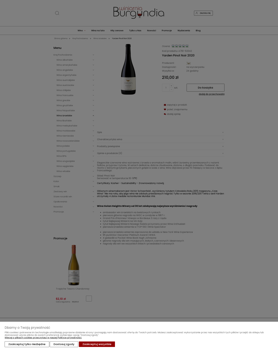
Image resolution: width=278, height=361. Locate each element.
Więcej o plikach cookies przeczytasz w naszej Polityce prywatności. (43, 337)
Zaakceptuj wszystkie (97, 344)
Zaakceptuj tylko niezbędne (26, 344)
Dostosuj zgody (64, 344)
